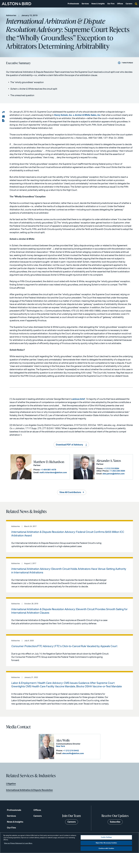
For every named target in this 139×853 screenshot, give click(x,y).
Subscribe (115, 822)
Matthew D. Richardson (48, 461)
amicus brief (78, 399)
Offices (120, 4)
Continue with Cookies (106, 848)
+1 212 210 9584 (111, 469)
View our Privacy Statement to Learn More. (18, 843)
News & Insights (98, 4)
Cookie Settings (106, 837)
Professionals (73, 4)
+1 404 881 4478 (48, 470)
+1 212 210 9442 (71, 751)
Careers (129, 4)
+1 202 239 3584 (117, 471)
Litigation (11, 784)
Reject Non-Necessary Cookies (106, 843)
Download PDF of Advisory (69, 445)
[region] (69, 842)
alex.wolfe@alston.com (73, 754)
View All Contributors (70, 492)
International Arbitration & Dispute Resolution (29, 790)
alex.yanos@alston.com (114, 474)
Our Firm (110, 4)
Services (85, 4)
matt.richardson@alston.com (53, 473)
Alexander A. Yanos (108, 460)
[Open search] (136, 4)
